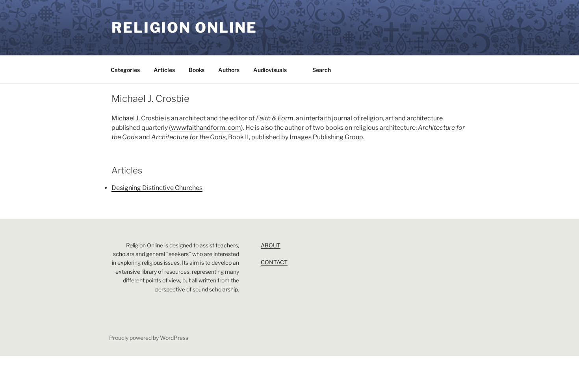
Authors (228, 69)
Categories (125, 69)
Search (321, 69)
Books (196, 69)
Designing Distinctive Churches (156, 188)
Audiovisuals (270, 69)
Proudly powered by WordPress (148, 337)
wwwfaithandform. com (206, 127)
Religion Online (184, 27)
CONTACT (274, 262)
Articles (164, 69)
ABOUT (270, 245)
